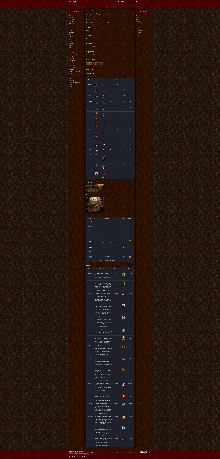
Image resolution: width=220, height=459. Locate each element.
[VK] (85, 457)
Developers (130, 5)
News (79, 5)
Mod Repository (97, 5)
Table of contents (143, 11)
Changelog (90, 5)
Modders (117, 5)
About (107, 5)
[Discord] (72, 457)
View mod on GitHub (91, 55)
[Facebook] (77, 457)
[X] (80, 457)
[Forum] (70, 457)
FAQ (104, 5)
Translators (123, 5)
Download (84, 5)
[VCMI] (70, 1)
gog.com (75, 454)
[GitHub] (75, 457)
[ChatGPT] (87, 457)
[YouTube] (82, 457)
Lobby (74, 5)
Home (70, 5)
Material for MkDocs (87, 454)
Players (112, 5)
